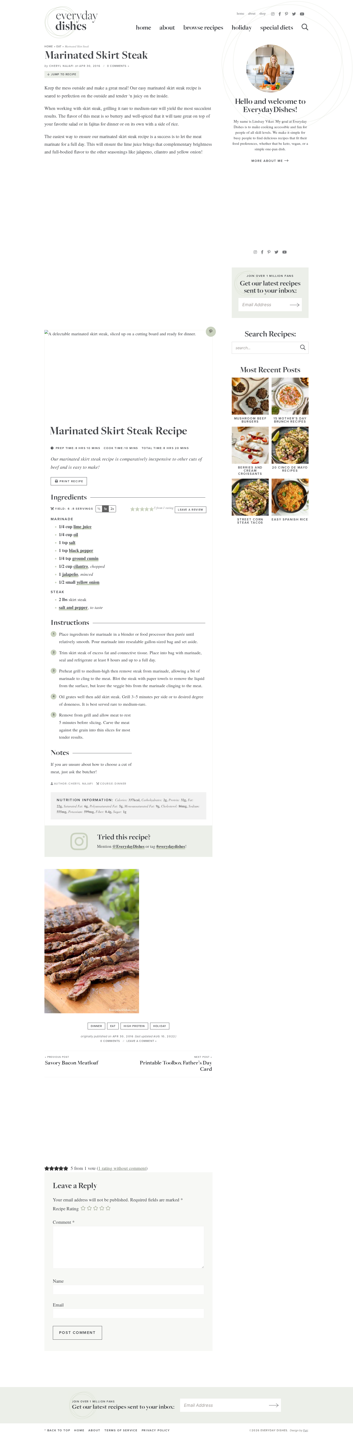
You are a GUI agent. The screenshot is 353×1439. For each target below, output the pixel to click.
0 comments (110, 1041)
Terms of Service (121, 1430)
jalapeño (70, 574)
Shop (262, 13)
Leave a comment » (142, 1041)
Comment (64, 1222)
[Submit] (303, 348)
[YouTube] (302, 13)
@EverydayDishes (128, 846)
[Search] (305, 27)
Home (240, 13)
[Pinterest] (286, 13)
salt (72, 542)
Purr (305, 1430)
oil (75, 534)
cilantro (80, 566)
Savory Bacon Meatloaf (71, 1061)
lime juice (82, 526)
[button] (211, 332)
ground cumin (85, 558)
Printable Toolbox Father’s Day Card (176, 1064)
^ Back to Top (57, 1430)
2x (112, 509)
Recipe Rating (66, 1208)
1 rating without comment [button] (122, 1168)
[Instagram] (273, 13)
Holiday (242, 28)
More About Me (267, 161)
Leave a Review (190, 509)
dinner (96, 1026)
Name (58, 1281)
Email (58, 1305)
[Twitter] (294, 13)
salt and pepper (73, 607)
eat (58, 46)
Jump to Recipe (63, 74)
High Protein (134, 1026)
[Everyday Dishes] (71, 22)
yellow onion (88, 582)
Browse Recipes (203, 28)
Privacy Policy (156, 1430)
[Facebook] (279, 13)
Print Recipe (71, 481)
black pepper (81, 550)
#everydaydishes (170, 846)
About (252, 13)
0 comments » (118, 66)
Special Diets (276, 28)
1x (105, 509)
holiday (159, 1026)
